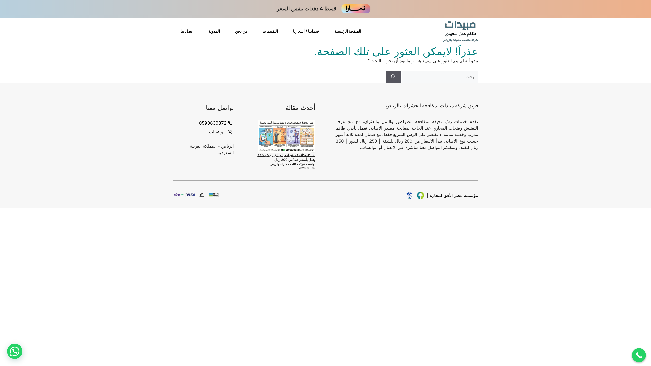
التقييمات (270, 31)
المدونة (214, 31)
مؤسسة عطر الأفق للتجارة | (452, 195)
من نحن (241, 31)
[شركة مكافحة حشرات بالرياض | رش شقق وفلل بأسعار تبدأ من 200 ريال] (286, 136)
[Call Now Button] (639, 355)
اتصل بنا (187, 31)
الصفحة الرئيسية (348, 31)
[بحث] (393, 77)
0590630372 (212, 123)
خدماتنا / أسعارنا (306, 31)
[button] (14, 351)
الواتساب (217, 131)
